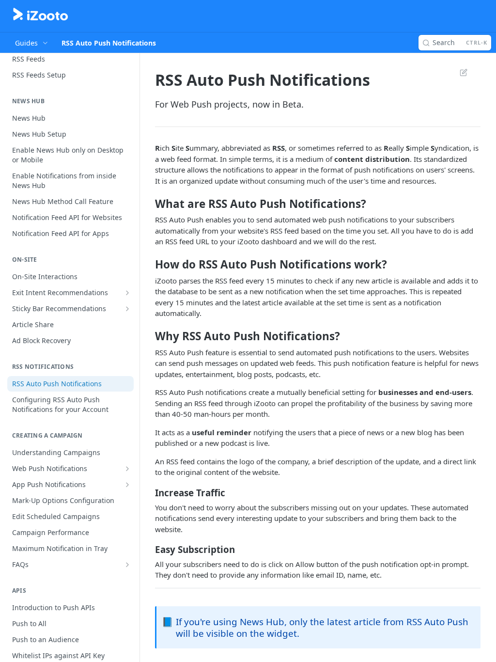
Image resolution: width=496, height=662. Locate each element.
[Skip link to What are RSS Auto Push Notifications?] (148, 203)
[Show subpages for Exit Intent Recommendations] (127, 293)
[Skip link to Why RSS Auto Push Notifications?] (148, 336)
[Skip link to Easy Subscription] (148, 549)
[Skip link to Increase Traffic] (148, 492)
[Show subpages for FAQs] (127, 564)
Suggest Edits (459, 72)
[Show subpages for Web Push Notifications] (127, 469)
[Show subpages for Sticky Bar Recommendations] (127, 309)
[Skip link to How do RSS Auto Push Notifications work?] (148, 264)
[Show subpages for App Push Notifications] (127, 485)
